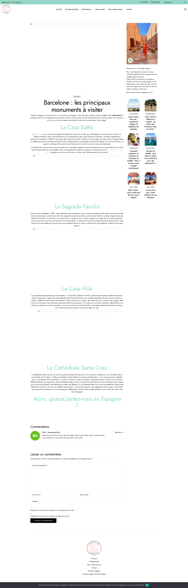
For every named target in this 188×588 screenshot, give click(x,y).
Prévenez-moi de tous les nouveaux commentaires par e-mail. (52, 510)
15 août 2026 (133, 114)
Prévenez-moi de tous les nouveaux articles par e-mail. (49, 516)
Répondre (118, 432)
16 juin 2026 (150, 187)
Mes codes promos (94, 564)
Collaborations (94, 561)
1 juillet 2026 (133, 148)
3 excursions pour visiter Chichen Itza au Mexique (150, 194)
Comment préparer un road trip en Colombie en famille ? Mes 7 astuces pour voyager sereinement (133, 159)
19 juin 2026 (133, 187)
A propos (94, 558)
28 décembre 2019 (54, 432)
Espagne (77, 96)
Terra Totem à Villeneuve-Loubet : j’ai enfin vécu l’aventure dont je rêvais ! (150, 123)
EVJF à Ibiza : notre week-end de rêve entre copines (133, 194)
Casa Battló (39, 134)
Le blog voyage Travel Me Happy (94, 574)
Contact (94, 568)
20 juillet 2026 (150, 114)
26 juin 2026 (150, 148)
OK (147, 585)
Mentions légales (94, 571)
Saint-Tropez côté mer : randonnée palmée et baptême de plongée (133, 123)
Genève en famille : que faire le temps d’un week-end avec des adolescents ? (151, 157)
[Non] (186, 585)
